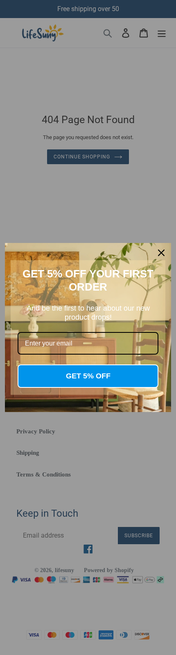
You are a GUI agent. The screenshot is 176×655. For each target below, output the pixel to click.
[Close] (161, 253)
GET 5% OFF (88, 376)
